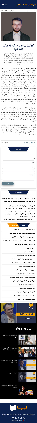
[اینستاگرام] (18, 418)
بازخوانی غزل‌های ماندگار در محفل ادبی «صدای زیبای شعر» (18, 214)
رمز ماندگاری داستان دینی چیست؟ (26, 266)
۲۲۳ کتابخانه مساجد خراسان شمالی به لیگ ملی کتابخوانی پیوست (19, 241)
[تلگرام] (21, 418)
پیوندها (14, 414)
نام (34, 159)
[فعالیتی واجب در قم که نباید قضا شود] (18, 26)
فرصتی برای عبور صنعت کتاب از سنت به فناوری (23, 237)
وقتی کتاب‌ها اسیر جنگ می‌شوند (27, 288)
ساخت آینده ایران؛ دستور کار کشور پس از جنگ (9, 361)
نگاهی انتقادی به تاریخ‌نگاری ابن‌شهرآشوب (25, 292)
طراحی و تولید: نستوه (16, 420)
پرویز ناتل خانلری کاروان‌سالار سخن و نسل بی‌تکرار (21, 206)
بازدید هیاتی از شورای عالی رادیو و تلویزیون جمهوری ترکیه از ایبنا (9, 349)
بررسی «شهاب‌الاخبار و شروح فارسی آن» (25, 255)
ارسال (7, 183)
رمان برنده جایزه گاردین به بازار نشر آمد (26, 285)
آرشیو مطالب (32, 414)
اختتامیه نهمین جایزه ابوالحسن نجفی (10, 336)
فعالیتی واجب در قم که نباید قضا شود (18, 47)
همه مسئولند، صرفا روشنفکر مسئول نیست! (24, 296)
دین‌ (28, 11)
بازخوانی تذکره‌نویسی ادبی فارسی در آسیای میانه (23, 263)
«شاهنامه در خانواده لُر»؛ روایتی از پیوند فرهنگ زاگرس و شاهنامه (17, 199)
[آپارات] (24, 418)
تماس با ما (25, 414)
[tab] (23, 225)
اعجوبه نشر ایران (13, 373)
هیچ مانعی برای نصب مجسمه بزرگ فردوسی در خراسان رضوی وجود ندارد (18, 202)
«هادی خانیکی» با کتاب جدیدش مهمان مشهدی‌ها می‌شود (19, 208)
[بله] (16, 418)
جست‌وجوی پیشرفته (6, 414)
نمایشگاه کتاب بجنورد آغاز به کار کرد (26, 299)
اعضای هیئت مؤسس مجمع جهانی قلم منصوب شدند (22, 233)
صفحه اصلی (33, 11)
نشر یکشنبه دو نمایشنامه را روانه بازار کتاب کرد (24, 281)
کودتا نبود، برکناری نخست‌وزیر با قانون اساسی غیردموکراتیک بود (18, 211)
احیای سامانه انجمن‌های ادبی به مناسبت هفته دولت (22, 277)
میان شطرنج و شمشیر (30, 252)
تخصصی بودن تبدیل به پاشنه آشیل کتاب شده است (23, 259)
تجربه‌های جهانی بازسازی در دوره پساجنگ (25, 244)
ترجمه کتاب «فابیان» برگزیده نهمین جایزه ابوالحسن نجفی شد (18, 219)
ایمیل (33, 166)
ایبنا (26, 6)
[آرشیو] (13, 418)
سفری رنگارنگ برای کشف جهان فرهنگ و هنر (24, 270)
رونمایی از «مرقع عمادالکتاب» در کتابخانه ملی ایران (22, 230)
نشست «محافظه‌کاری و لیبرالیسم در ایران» (9, 386)
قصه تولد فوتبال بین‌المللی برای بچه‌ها (26, 274)
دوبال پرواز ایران (31, 248)
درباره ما (19, 414)
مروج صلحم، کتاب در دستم (26, 216)
